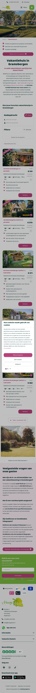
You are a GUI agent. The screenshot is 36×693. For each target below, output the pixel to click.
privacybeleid (7, 348)
